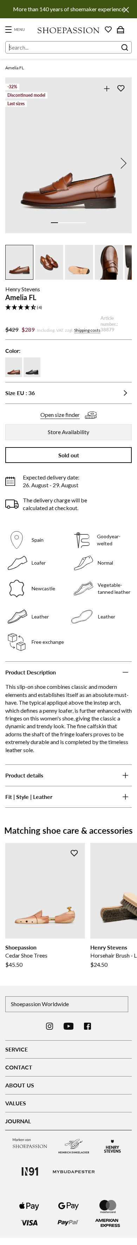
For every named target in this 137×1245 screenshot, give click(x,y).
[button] (68, 307)
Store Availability (68, 431)
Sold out (68, 455)
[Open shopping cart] (120, 29)
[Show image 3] (68, 222)
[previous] (15, 163)
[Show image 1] (54, 222)
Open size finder (60, 414)
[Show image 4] (75, 222)
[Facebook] (87, 1026)
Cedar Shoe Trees (26, 955)
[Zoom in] (106, 88)
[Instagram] (49, 1026)
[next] (122, 163)
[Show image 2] (61, 222)
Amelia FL (14, 67)
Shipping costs (87, 330)
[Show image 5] (82, 222)
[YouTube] (69, 1026)
